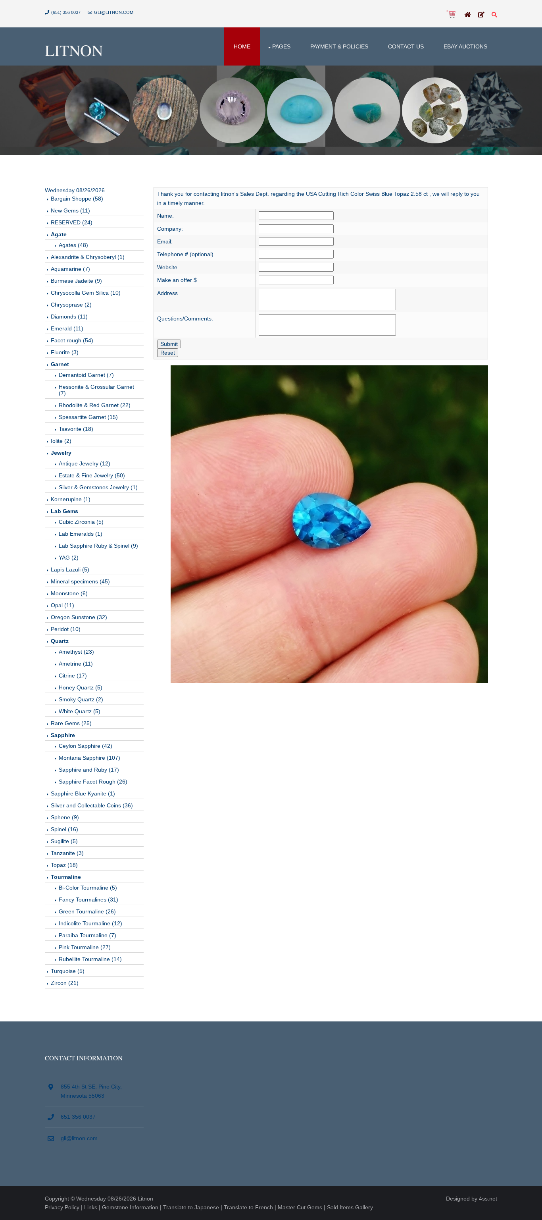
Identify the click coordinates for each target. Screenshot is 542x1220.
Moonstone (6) (69, 593)
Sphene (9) (65, 817)
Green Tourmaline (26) (87, 911)
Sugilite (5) (64, 841)
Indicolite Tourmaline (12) (90, 923)
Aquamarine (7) (70, 269)
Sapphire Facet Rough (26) (93, 781)
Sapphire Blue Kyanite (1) (83, 793)
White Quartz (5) (79, 711)
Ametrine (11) (76, 663)
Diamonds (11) (69, 316)
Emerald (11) (67, 328)
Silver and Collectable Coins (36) (92, 805)
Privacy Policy (62, 1207)
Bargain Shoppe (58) (77, 198)
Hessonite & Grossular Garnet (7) (96, 390)
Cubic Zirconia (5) (81, 522)
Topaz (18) (64, 865)
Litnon (74, 49)
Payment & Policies (339, 46)
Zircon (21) (65, 983)
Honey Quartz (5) (80, 687)
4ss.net (488, 1198)
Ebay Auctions (465, 46)
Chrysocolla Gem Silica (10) (86, 293)
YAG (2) (69, 557)
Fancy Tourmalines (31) (88, 899)
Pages (281, 46)
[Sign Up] (481, 15)
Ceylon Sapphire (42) (85, 746)
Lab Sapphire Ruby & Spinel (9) (98, 545)
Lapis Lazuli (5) (70, 569)
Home (242, 46)
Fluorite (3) (65, 352)
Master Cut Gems (300, 1207)
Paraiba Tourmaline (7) (87, 935)
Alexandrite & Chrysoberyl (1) (88, 257)
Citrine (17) (73, 675)
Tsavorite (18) (76, 429)
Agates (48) (73, 245)
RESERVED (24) (71, 222)
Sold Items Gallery (350, 1207)
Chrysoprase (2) (71, 304)
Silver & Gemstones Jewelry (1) (98, 487)
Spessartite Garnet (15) (88, 417)
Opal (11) (62, 605)
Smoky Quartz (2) (81, 699)
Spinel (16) (64, 829)
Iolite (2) (61, 441)
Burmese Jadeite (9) (76, 281)
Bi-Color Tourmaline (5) (88, 887)
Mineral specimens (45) (80, 581)
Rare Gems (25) (71, 723)
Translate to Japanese (191, 1207)
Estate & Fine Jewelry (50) (92, 475)
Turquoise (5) (68, 971)
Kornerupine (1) (70, 499)
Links (90, 1207)
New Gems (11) (70, 210)
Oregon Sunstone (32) (79, 617)
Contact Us (406, 46)
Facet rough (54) (72, 340)
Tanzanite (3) (67, 853)
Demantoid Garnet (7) (86, 375)
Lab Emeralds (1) (80, 534)
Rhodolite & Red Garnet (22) (95, 405)
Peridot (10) (66, 629)
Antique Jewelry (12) (84, 463)
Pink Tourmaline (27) (85, 947)
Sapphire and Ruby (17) (89, 769)
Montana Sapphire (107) (89, 758)
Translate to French (248, 1207)
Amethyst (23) (76, 652)
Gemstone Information (130, 1207)
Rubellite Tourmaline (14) (90, 959)
